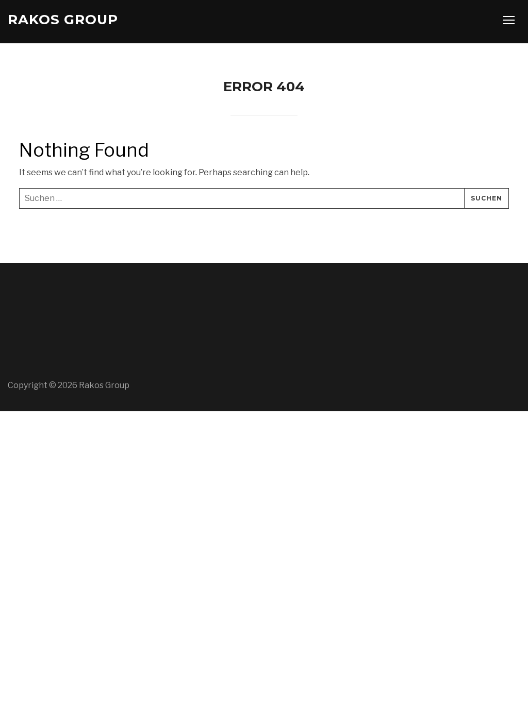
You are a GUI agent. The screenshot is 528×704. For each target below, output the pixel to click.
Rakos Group (63, 19)
